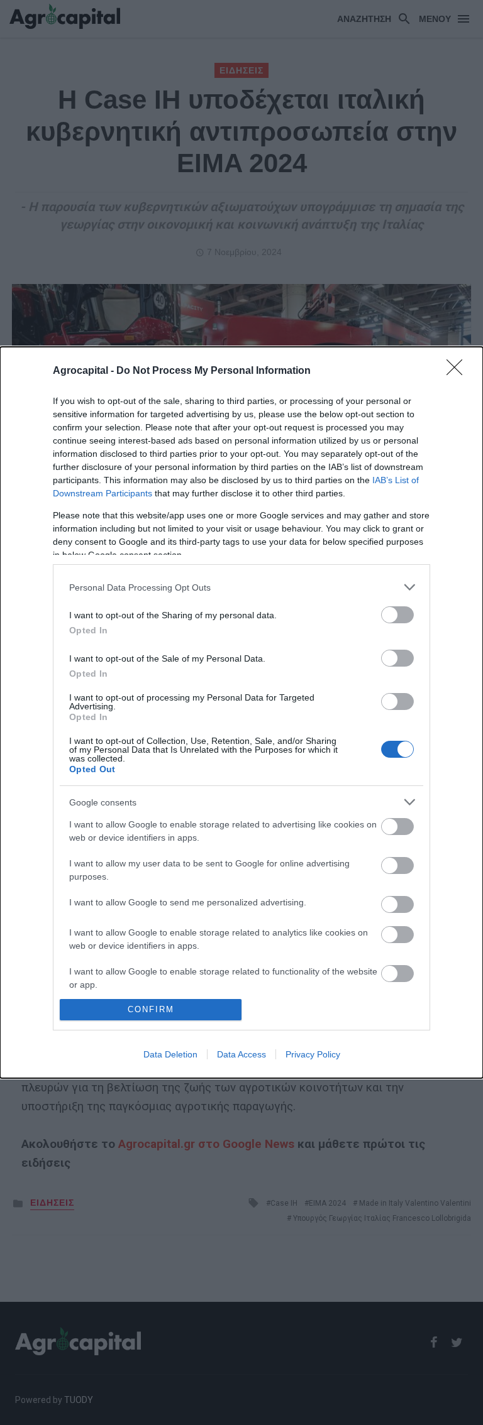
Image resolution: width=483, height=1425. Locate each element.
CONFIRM (151, 1009)
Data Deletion (170, 1054)
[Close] (458, 371)
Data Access (241, 1054)
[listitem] (241, 587)
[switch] (397, 614)
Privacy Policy (313, 1054)
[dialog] (241, 712)
